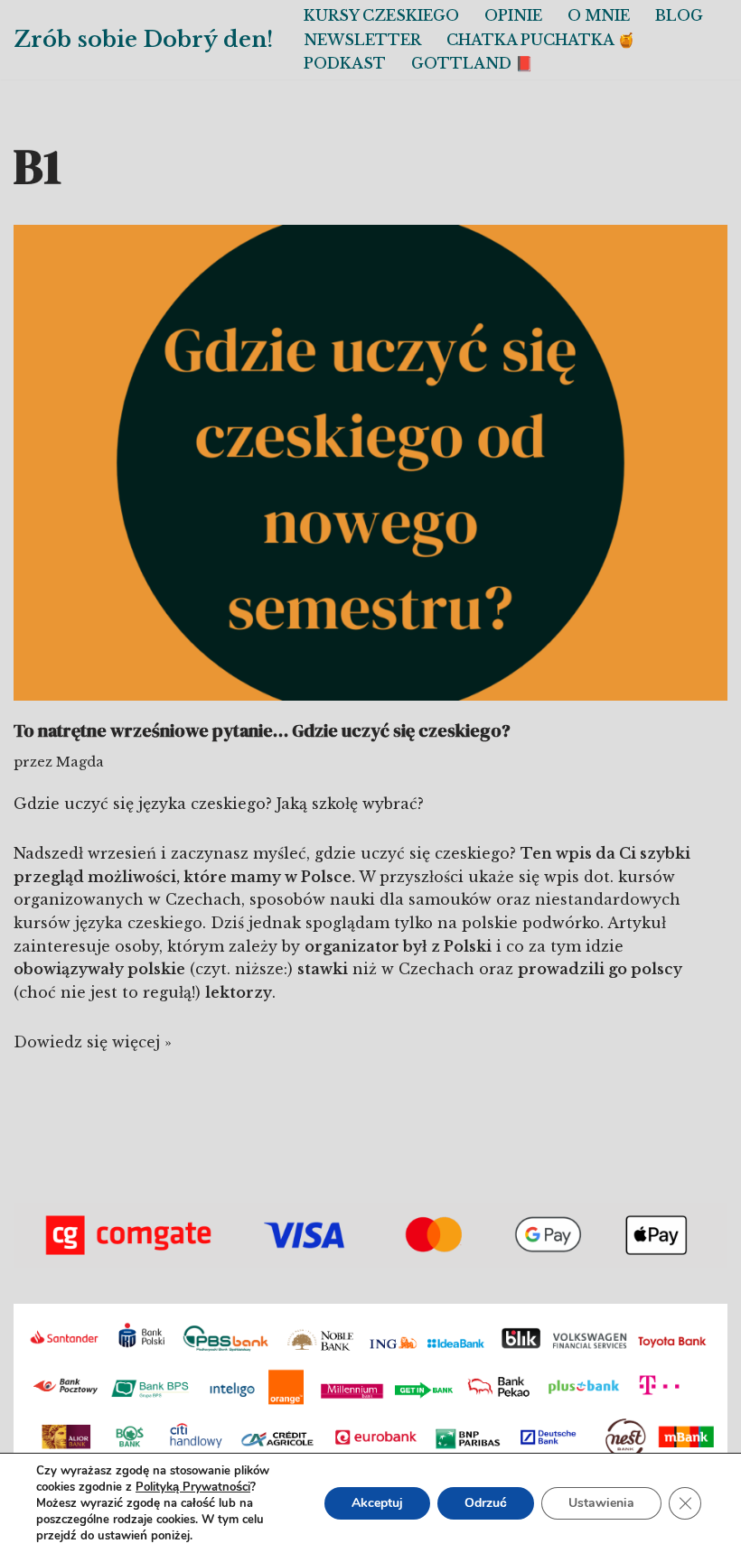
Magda (80, 762)
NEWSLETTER (362, 40)
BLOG (679, 15)
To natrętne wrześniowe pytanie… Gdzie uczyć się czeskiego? (262, 730)
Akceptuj (377, 1502)
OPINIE (513, 15)
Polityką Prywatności (193, 1487)
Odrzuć (485, 1502)
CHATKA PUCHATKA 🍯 (540, 40)
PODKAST (345, 63)
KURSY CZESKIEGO (381, 15)
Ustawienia (601, 1502)
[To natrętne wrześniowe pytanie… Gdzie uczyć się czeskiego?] (370, 463)
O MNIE (598, 15)
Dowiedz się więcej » (93, 1042)
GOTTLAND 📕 (472, 63)
